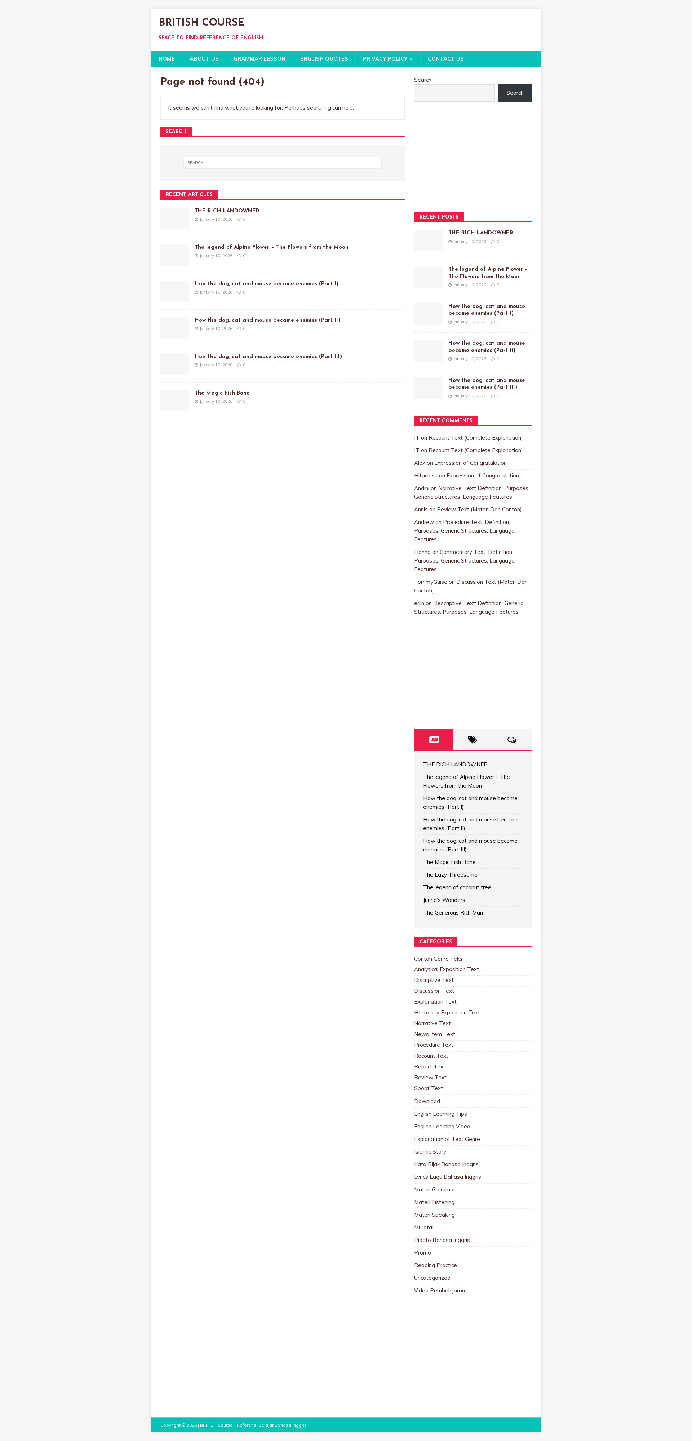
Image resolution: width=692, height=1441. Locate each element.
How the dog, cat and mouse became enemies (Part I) (266, 284)
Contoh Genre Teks (438, 958)
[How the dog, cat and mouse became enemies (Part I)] (174, 297)
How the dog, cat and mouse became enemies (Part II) (267, 320)
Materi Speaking (434, 1214)
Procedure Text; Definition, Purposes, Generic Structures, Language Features (464, 531)
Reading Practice (435, 1265)
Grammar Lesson (259, 58)
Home (167, 58)
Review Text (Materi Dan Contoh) (479, 509)
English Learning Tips (440, 1113)
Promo (422, 1252)
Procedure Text (433, 1044)
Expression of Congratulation (470, 462)
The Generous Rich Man (453, 912)
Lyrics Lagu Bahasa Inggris (447, 1176)
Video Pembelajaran (439, 1290)
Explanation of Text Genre (447, 1139)
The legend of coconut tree (457, 887)
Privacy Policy (385, 58)
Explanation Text (435, 1001)
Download (427, 1101)
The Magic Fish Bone (222, 393)
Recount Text (431, 1055)
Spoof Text (428, 1088)
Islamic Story (430, 1151)
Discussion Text (434, 990)
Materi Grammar (434, 1189)
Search (422, 79)
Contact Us (446, 58)
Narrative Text (432, 1023)
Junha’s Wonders (444, 899)
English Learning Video (442, 1126)
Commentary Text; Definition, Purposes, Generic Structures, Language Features (464, 560)
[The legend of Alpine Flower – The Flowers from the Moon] (174, 261)
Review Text (430, 1077)
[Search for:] (282, 163)
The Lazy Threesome (450, 874)
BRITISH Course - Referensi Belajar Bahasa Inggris (253, 1425)
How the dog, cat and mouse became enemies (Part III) (268, 357)
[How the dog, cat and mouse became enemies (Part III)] (174, 370)
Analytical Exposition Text (446, 969)
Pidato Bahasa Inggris (442, 1240)
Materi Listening (434, 1202)
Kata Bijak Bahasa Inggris (446, 1164)
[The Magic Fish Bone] (174, 407)
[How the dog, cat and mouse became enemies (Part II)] (174, 334)
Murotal (423, 1227)
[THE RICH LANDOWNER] (174, 224)
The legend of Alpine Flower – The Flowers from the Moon (272, 247)
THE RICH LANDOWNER (227, 211)
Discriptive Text (434, 980)
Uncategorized (432, 1277)
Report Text (429, 1066)
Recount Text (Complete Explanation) (476, 437)
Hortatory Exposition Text (447, 1012)
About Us (204, 58)
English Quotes (324, 58)
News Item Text (434, 1034)
